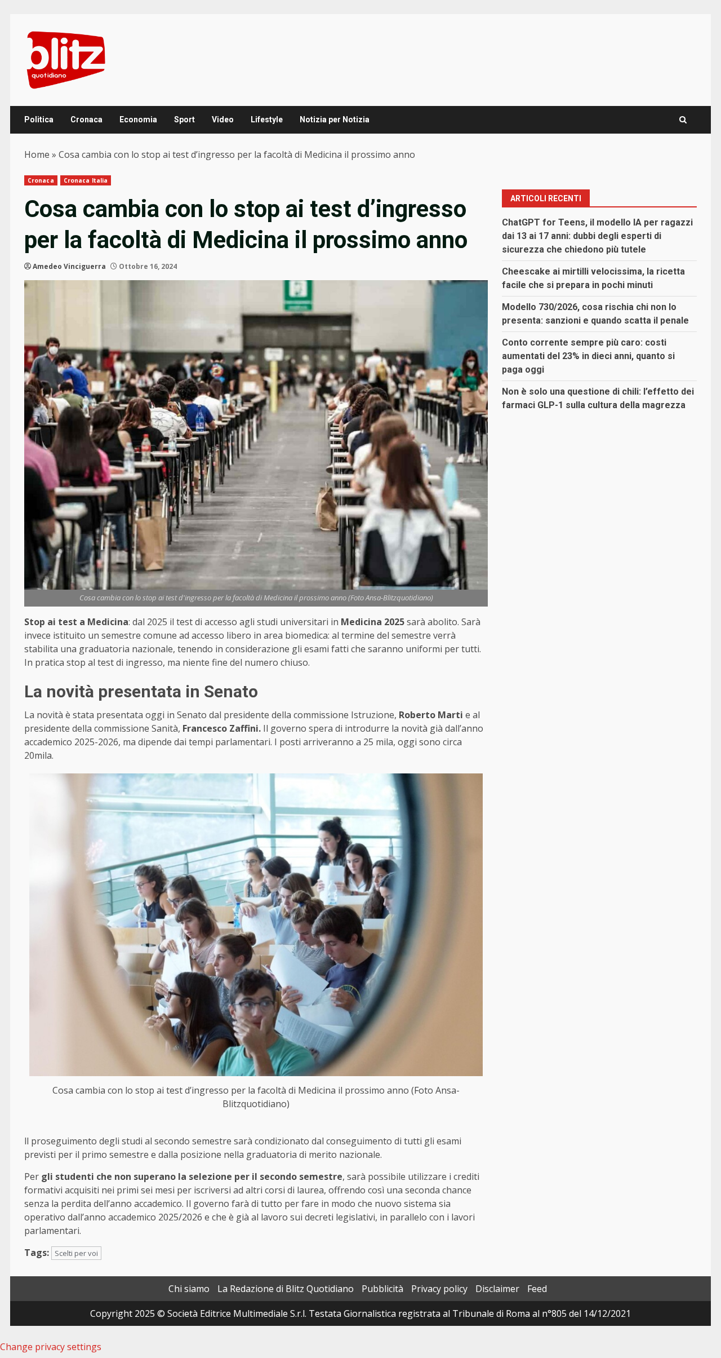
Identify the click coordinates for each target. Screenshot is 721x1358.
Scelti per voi (76, 1253)
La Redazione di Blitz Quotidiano (285, 1288)
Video (223, 119)
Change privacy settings (50, 1347)
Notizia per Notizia (335, 119)
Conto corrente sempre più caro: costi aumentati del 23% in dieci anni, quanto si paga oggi (588, 356)
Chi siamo (189, 1288)
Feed (537, 1288)
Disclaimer (497, 1288)
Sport (184, 119)
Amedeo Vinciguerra (69, 266)
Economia (138, 119)
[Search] (683, 120)
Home (37, 154)
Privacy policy (439, 1288)
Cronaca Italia (86, 180)
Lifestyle (267, 119)
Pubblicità (382, 1288)
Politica (39, 119)
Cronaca (86, 119)
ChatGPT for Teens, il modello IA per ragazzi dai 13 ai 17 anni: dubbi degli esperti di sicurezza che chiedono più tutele (597, 236)
